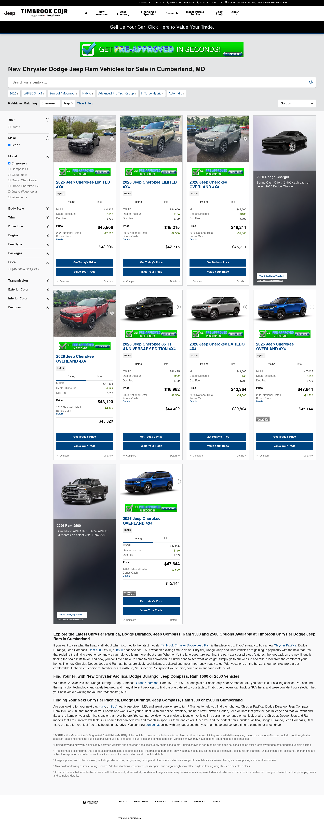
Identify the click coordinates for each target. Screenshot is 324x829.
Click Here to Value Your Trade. (181, 27)
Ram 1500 (96, 650)
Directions (140, 801)
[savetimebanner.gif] (162, 49)
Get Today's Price (84, 262)
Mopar (195, 13)
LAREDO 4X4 (33, 93)
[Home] (10, 13)
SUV (113, 706)
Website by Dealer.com (90, 802)
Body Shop (219, 13)
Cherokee (48, 103)
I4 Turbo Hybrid (152, 93)
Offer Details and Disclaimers (270, 280)
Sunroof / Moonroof (63, 93)
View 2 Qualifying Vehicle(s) (271, 277)
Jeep (66, 103)
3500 (119, 650)
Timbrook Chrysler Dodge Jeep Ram (185, 645)
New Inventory (102, 13)
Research (172, 13)
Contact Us (179, 801)
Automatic (176, 93)
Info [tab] (99, 202)
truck (102, 706)
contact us (153, 725)
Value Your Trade (85, 271)
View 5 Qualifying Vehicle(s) (71, 616)
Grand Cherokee (147, 683)
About (235, 13)
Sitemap (198, 801)
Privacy (159, 801)
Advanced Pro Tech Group (117, 93)
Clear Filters (85, 103)
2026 (14, 93)
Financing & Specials (149, 13)
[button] (84, 193)
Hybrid (87, 93)
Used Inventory (123, 13)
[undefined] (162, 49)
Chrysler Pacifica (285, 645)
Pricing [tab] (71, 202)
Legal (214, 801)
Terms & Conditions (129, 818)
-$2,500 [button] (108, 233)
